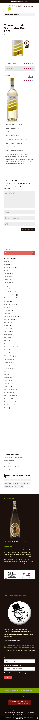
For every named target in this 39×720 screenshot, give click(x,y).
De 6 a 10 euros (9, 486)
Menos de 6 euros (19, 486)
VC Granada (7, 393)
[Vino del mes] (15, 520)
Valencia (6, 386)
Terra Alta (7, 365)
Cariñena (6, 279)
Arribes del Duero (9, 267)
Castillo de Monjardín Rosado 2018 (15, 458)
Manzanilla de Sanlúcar (11, 316)
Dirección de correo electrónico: (13, 665)
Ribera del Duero (9, 344)
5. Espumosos (8, 483)
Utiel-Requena (8, 377)
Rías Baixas (7, 338)
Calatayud (7, 273)
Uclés (5, 374)
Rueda (6, 35)
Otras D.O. (7, 331)
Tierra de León (8, 368)
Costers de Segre (9, 298)
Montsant (7, 322)
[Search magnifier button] (33, 253)
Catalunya (7, 283)
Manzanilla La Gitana (10, 470)
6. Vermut (15, 483)
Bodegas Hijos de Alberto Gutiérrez (16, 139)
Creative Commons (21, 715)
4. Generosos (27, 480)
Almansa (6, 264)
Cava (5, 286)
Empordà (6, 301)
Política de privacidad (11, 690)
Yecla (5, 408)
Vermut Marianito (9, 461)
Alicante (6, 261)
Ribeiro (6, 341)
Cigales (6, 289)
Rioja (5, 350)
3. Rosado (19, 480)
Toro (5, 371)
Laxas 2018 (7, 464)
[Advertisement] (19, 431)
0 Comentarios (13, 35)
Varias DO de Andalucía (11, 389)
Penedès (6, 335)
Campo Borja (8, 277)
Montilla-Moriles (9, 319)
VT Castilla (7, 399)
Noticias (6, 328)
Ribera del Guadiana (10, 347)
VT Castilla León (9, 402)
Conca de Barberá (9, 292)
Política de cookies (26, 690)
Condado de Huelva (10, 295)
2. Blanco (13, 480)
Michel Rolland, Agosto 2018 (12, 640)
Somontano (7, 359)
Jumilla (6, 307)
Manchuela (7, 313)
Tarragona (7, 362)
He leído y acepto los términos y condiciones (20, 673)
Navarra (6, 325)
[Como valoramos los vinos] (19, 624)
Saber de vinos (8, 356)
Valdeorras (7, 380)
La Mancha (7, 310)
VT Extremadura (9, 405)
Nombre (6, 658)
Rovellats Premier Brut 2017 (12, 467)
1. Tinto (7, 480)
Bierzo (6, 270)
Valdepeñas (7, 383)
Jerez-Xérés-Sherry (9, 304)
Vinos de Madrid (9, 396)
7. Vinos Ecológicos (25, 483)
